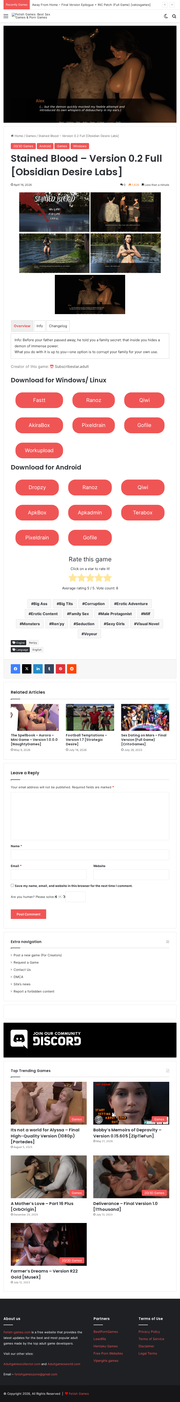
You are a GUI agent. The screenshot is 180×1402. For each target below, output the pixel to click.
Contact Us (22, 970)
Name (16, 846)
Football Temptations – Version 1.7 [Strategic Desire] (86, 739)
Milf (146, 613)
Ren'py (33, 642)
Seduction (85, 623)
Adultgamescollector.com (22, 1364)
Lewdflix (100, 1339)
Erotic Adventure (132, 603)
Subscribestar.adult (71, 366)
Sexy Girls (115, 623)
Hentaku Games (106, 1346)
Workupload (39, 450)
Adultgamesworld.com (64, 1364)
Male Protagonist (116, 613)
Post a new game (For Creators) (38, 955)
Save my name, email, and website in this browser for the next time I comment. (74, 886)
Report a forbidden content (34, 991)
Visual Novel (147, 623)
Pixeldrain (93, 425)
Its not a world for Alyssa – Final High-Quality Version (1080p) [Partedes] (45, 1135)
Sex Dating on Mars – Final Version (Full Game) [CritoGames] (143, 739)
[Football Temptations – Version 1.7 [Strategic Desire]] (90, 717)
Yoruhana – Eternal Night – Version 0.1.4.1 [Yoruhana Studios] (77, 5)
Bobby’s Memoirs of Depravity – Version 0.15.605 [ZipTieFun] (127, 1133)
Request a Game (26, 962)
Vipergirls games (106, 1361)
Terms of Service (151, 1339)
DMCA (18, 977)
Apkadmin (90, 512)
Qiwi (144, 400)
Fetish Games (79, 1393)
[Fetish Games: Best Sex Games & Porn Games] (34, 16)
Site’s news (22, 984)
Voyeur (90, 633)
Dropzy (37, 487)
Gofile (144, 425)
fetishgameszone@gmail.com (36, 1374)
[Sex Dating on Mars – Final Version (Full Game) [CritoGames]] (145, 717)
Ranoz (93, 400)
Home (18, 136)
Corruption (95, 603)
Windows (79, 146)
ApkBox (37, 512)
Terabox (143, 512)
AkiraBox (39, 425)
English (37, 649)
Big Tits (66, 603)
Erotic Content (44, 613)
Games (31, 136)
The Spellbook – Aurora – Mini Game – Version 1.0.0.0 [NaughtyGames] (34, 739)
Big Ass (40, 603)
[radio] (72, 578)
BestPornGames (106, 1332)
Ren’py (58, 623)
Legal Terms (148, 1353)
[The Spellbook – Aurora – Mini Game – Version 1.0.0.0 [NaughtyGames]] (35, 717)
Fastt (39, 400)
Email (16, 866)
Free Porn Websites (108, 1353)
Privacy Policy (149, 1332)
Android (45, 146)
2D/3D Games (23, 146)
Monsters (31, 623)
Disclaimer (146, 1346)
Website (99, 866)
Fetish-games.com (17, 1332)
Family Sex (79, 613)
